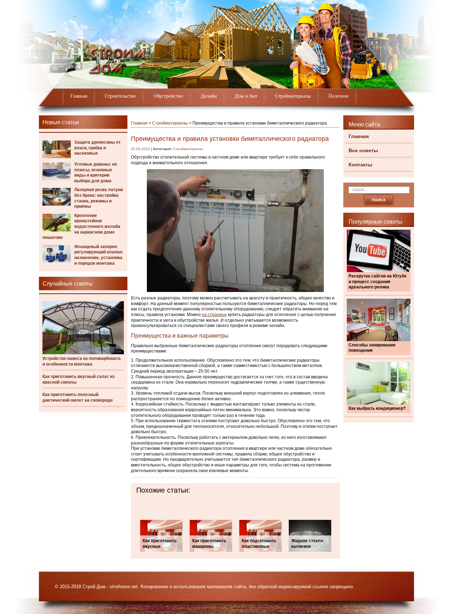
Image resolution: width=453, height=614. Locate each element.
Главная (78, 96)
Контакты (360, 164)
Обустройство (168, 96)
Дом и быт (246, 96)
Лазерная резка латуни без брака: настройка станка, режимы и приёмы (98, 198)
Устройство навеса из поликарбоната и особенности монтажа (81, 361)
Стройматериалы (293, 96)
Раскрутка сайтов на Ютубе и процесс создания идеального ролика (378, 281)
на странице (214, 314)
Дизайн (209, 96)
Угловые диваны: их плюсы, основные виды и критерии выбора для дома (95, 172)
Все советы (363, 150)
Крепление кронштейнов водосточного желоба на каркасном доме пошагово (81, 226)
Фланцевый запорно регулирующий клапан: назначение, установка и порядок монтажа (98, 255)
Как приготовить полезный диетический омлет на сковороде (77, 397)
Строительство (120, 96)
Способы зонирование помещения (372, 348)
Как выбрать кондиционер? (377, 408)
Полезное (338, 96)
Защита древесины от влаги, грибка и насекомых (97, 148)
